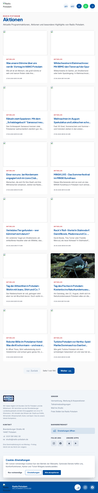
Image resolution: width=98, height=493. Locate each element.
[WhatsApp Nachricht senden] (85, 6)
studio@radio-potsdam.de (15, 439)
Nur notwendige (15, 472)
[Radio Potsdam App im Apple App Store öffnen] (69, 443)
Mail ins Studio (57, 408)
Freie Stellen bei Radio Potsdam (64, 411)
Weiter (68, 370)
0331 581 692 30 (12, 436)
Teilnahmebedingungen (61, 404)
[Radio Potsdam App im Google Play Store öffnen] (76, 443)
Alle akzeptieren (52, 472)
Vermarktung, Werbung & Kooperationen (68, 401)
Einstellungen (33, 472)
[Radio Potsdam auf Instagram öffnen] (85, 487)
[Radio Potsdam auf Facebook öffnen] (92, 487)
